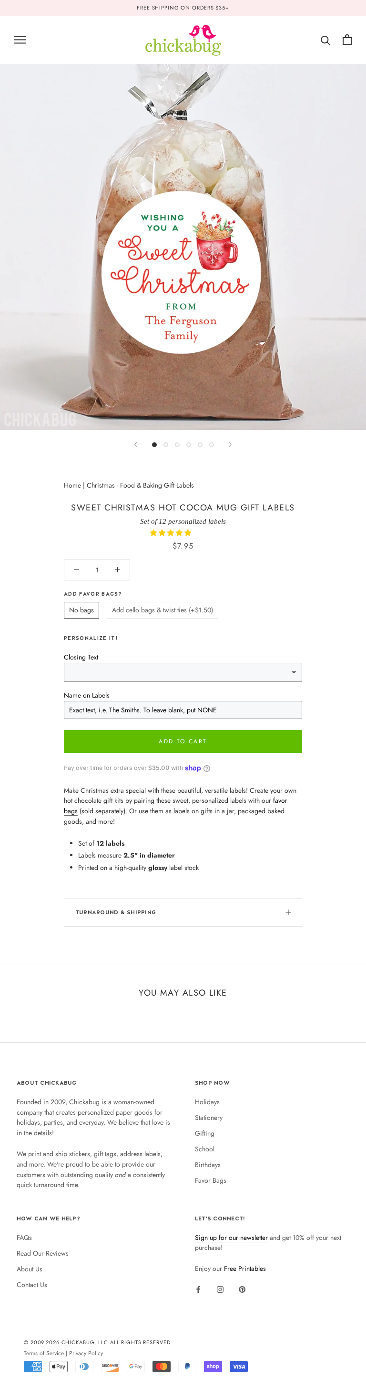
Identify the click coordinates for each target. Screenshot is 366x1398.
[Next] (230, 444)
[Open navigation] (20, 40)
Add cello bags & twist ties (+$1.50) (162, 610)
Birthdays (208, 1164)
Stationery (209, 1117)
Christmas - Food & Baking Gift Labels (140, 485)
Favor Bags (210, 1180)
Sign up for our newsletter (231, 1237)
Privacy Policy (86, 1353)
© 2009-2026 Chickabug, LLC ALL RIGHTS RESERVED (97, 1342)
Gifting (204, 1133)
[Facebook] (198, 1289)
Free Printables (245, 1268)
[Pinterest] (242, 1289)
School (204, 1149)
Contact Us (32, 1284)
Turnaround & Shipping (115, 912)
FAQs (24, 1237)
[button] (171, 533)
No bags (81, 610)
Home (72, 485)
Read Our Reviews (43, 1253)
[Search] (326, 40)
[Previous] (135, 444)
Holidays (207, 1102)
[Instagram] (220, 1289)
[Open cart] (347, 39)
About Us (29, 1269)
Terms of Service (44, 1353)
